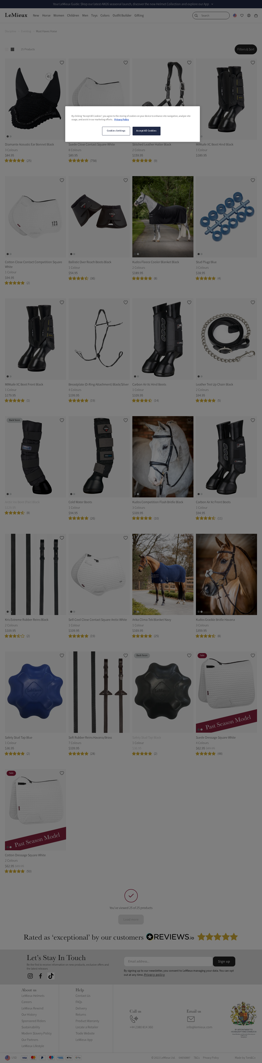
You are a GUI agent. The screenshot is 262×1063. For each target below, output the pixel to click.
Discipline (10, 31)
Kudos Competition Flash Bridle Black (157, 502)
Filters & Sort (245, 49)
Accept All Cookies (146, 131)
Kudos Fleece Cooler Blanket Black (155, 262)
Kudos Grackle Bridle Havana (215, 620)
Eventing (26, 31)
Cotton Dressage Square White (25, 855)
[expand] (212, 4)
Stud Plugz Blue (206, 262)
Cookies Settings (116, 131)
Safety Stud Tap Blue (18, 738)
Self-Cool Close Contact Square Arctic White (98, 620)
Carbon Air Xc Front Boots (213, 502)
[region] (132, 124)
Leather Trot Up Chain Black (214, 384)
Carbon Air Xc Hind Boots (149, 384)
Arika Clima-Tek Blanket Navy (151, 620)
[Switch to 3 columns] (6, 49)
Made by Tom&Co (245, 1057)
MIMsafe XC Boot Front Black (24, 384)
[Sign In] (249, 15)
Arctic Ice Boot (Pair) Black (22, 502)
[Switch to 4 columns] (12, 49)
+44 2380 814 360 (141, 1027)
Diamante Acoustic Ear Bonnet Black (29, 144)
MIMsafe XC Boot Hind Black (214, 144)
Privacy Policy (121, 119)
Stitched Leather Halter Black (151, 144)
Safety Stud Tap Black (146, 738)
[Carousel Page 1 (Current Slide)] (8, 136)
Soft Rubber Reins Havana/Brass (90, 738)
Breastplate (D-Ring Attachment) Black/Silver (99, 384)
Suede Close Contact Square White (92, 144)
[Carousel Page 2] (11, 136)
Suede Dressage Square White (216, 738)
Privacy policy (154, 975)
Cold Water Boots (80, 502)
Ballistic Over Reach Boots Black (90, 262)
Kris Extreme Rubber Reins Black (26, 620)
